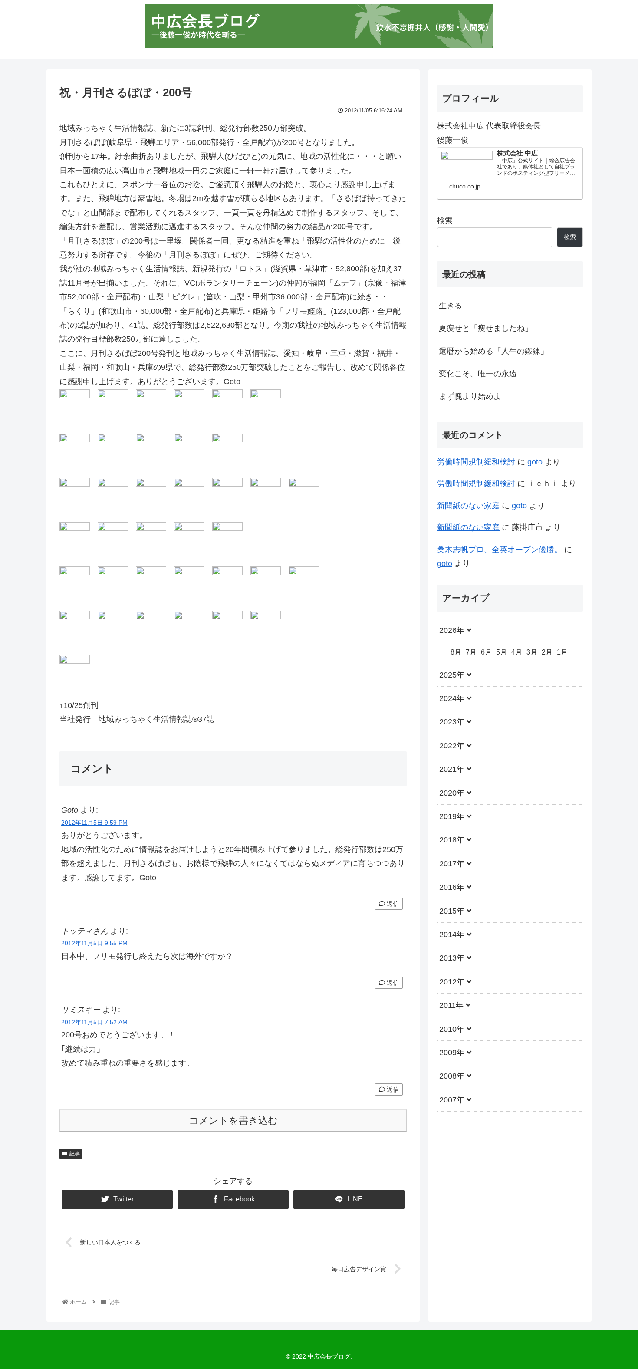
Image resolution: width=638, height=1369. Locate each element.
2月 (547, 652)
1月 (562, 652)
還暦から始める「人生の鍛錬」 (493, 351)
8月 (456, 652)
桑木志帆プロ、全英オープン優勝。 (499, 549)
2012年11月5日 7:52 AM (94, 1022)
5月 (501, 652)
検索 (445, 220)
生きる (450, 305)
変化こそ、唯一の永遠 (478, 373)
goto (535, 461)
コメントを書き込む (233, 1120)
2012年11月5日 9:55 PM (94, 943)
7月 (471, 652)
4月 (516, 652)
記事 (74, 1154)
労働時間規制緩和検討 (476, 461)
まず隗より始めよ (470, 396)
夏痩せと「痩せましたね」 (486, 328)
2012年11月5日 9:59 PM (94, 822)
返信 (392, 903)
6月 (486, 652)
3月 (531, 652)
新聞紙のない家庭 (468, 505)
